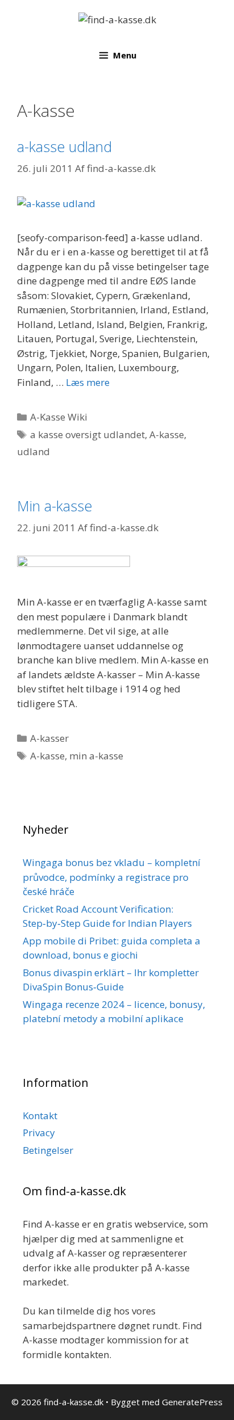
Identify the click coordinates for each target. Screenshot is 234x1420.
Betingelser (48, 1150)
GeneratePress (192, 1402)
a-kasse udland (64, 146)
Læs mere (88, 382)
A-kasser (49, 738)
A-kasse (166, 434)
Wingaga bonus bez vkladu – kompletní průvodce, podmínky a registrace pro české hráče (111, 877)
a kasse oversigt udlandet (87, 434)
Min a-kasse (54, 505)
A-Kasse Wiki (58, 416)
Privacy (39, 1132)
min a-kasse (96, 755)
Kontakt (40, 1115)
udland (33, 451)
